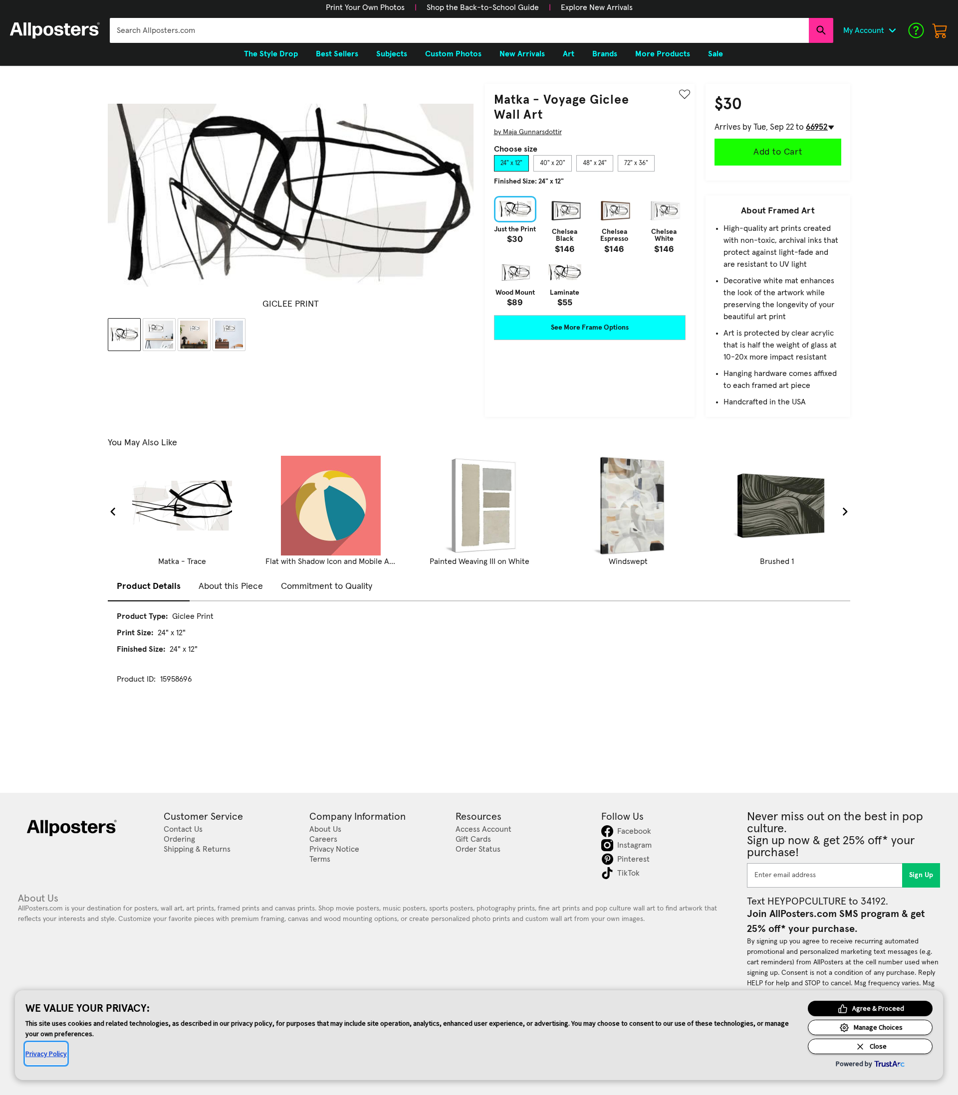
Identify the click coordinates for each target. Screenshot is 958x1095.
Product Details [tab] (149, 586)
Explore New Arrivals (597, 7)
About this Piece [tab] (231, 586)
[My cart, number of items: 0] (940, 30)
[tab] (511, 163)
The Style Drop (271, 54)
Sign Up (921, 875)
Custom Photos (453, 54)
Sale (715, 54)
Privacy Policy (46, 1053)
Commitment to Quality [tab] (326, 586)
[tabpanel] (590, 251)
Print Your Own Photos (365, 7)
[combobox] (459, 30)
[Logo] (55, 30)
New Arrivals (522, 54)
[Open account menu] (892, 30)
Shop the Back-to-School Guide (483, 7)
